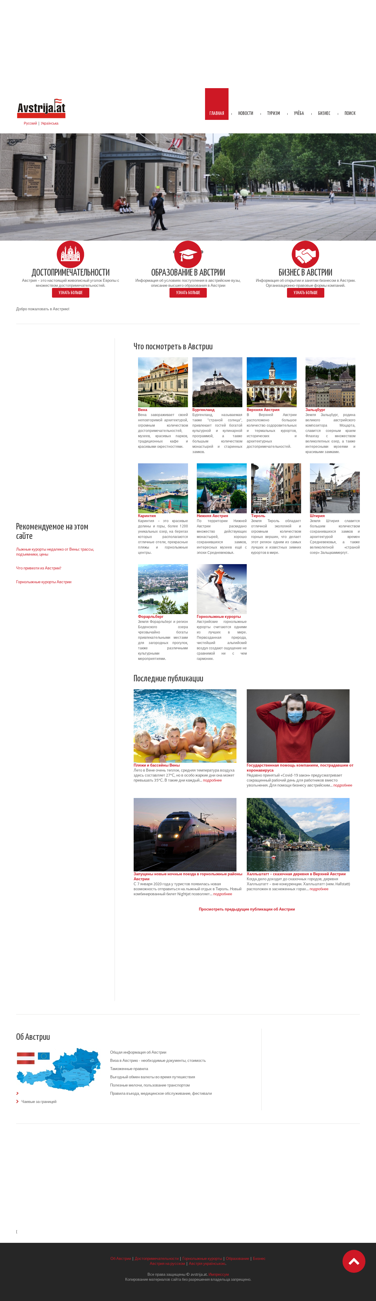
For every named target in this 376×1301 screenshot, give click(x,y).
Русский (30, 123)
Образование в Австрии (188, 273)
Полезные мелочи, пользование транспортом (150, 1085)
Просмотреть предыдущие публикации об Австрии (247, 909)
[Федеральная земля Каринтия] (163, 466)
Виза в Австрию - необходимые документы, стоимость (158, 1060)
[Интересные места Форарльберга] (163, 566)
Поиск (350, 113)
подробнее (212, 780)
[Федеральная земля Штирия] (335, 466)
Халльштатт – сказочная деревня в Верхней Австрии (296, 874)
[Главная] (41, 99)
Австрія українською (207, 1263)
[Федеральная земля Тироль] (276, 466)
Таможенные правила (129, 1069)
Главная (216, 113)
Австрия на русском (167, 1263)
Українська (49, 123)
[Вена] (163, 360)
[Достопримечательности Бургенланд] (217, 360)
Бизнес (324, 113)
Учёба (299, 113)
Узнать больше (71, 293)
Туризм (273, 113)
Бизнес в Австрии (305, 273)
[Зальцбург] (330, 360)
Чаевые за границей (38, 1101)
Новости (245, 113)
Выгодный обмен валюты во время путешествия (152, 1077)
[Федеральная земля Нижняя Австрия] (222, 466)
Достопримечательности (70, 273)
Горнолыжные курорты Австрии (43, 582)
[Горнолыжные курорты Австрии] (222, 566)
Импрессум (219, 1274)
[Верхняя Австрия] (272, 360)
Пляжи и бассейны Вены (157, 765)
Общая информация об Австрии (138, 1052)
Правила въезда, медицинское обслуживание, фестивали (161, 1093)
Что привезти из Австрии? (38, 568)
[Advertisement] (188, 44)
